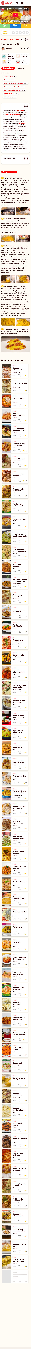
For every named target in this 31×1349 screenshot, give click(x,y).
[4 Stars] (23, 32)
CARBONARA (20, 110)
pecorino (6, 134)
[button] (27, 39)
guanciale (22, 123)
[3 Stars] (20, 32)
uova (19, 132)
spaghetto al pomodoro (12, 114)
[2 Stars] (17, 32)
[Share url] (21, 39)
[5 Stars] (27, 32)
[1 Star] (13, 32)
